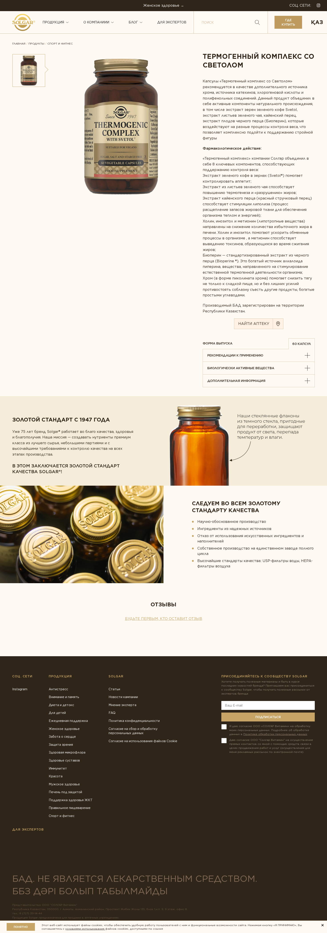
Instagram (19, 689)
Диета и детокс (61, 705)
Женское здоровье (64, 729)
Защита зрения (61, 744)
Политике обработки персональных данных (275, 734)
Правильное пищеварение (70, 808)
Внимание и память (64, 697)
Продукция (53, 22)
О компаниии (96, 22)
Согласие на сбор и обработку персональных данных (133, 731)
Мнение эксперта (122, 705)
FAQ (112, 713)
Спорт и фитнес (60, 43)
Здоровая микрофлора (67, 752)
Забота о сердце (62, 736)
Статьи (114, 689)
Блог (133, 22)
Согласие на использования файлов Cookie (143, 741)
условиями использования (85, 928)
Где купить (288, 22)
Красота (56, 776)
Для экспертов (171, 22)
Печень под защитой (65, 792)
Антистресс (58, 689)
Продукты (36, 43)
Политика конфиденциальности (134, 721)
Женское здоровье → (163, 5)
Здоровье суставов (64, 760)
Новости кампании (123, 697)
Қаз (317, 22)
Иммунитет (58, 768)
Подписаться (268, 717)
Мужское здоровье (64, 784)
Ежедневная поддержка (68, 721)
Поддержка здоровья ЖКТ (71, 800)
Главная (18, 43)
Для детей (57, 713)
